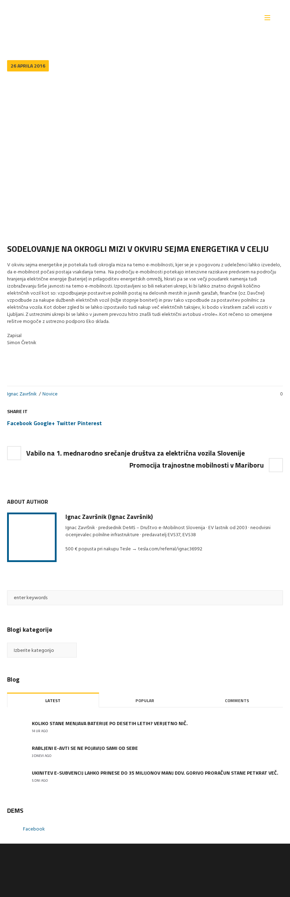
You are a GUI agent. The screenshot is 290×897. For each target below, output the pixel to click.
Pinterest (89, 423)
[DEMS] (24, 872)
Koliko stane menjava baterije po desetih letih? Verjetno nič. (110, 723)
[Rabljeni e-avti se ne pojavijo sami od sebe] (16, 752)
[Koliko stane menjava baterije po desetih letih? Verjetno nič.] (16, 727)
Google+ (44, 423)
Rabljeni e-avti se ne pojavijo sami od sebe (85, 748)
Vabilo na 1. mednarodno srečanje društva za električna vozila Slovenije (136, 452)
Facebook (19, 423)
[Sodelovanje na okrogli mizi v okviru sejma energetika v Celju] (145, 154)
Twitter (66, 423)
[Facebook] (266, 862)
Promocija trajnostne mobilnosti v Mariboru (196, 464)
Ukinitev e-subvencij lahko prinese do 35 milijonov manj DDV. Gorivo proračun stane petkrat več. (155, 772)
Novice (50, 394)
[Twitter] (277, 862)
